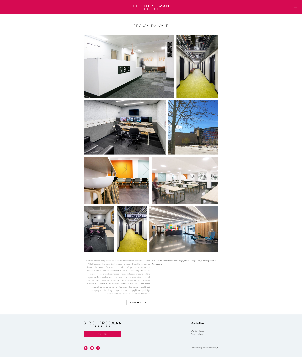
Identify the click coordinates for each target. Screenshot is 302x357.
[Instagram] (98, 348)
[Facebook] (86, 348)
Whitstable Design (211, 347)
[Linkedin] (92, 348)
